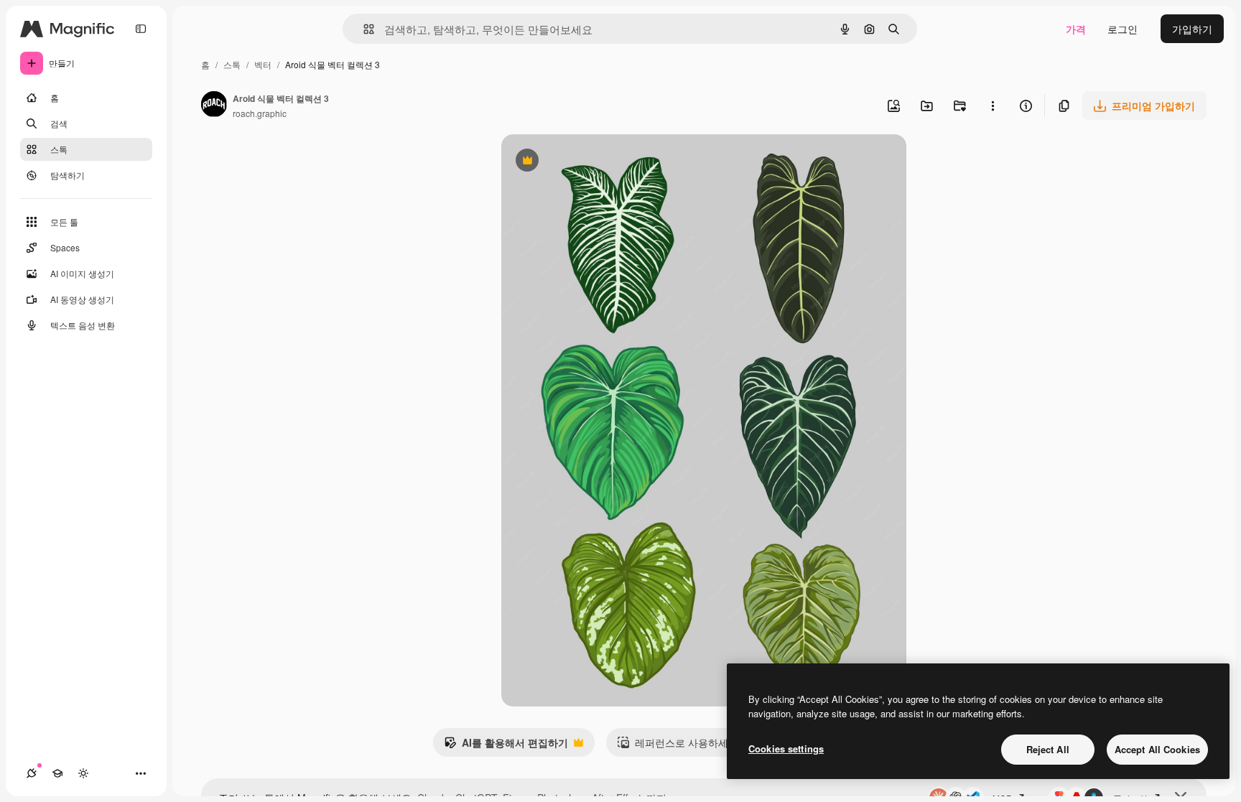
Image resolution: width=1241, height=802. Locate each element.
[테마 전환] (83, 773)
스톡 (232, 64)
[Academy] (57, 773)
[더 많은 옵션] (992, 105)
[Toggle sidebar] (140, 28)
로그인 (1122, 29)
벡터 (262, 64)
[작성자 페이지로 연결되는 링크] (214, 105)
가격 (1076, 29)
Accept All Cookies (1157, 749)
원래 (584, 161)
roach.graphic (260, 113)
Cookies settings (786, 748)
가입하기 (1192, 29)
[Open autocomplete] (363, 29)
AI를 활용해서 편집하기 (506, 746)
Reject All (1047, 749)
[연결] (31, 773)
